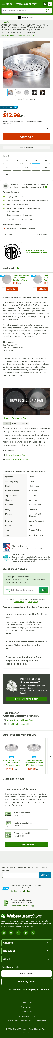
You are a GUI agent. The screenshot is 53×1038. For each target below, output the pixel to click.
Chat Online (14, 989)
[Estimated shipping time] (46, 187)
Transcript (16, 423)
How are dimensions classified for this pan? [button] (25, 616)
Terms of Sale (26, 1003)
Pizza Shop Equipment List (26, 724)
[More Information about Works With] (18, 268)
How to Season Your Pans (17, 460)
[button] (10, 92)
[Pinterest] (33, 932)
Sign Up (45, 875)
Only (5, 111)
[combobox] (26, 11)
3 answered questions (25, 35)
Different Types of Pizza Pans (27, 720)
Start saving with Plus (20, 891)
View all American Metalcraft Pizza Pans (36, 251)
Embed (25, 423)
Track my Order (26, 981)
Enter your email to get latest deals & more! (25, 869)
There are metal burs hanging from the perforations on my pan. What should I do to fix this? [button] (23, 660)
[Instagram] (3, 932)
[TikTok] (25, 932)
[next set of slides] (50, 283)
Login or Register (26, 844)
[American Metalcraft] (12, 251)
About (6, 423)
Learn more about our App (22, 906)
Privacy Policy (33, 602)
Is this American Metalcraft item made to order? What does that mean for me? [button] (25, 645)
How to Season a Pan (15, 418)
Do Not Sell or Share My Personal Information (26, 1021)
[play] (26, 401)
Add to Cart (11, 289)
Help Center (26, 973)
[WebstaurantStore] (26, 916)
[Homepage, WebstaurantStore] (26, 3)
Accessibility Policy (26, 1016)
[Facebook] (18, 932)
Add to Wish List (26, 148)
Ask (44, 590)
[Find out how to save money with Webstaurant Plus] (2, 276)
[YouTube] (11, 932)
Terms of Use (19, 602)
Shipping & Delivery (37, 989)
